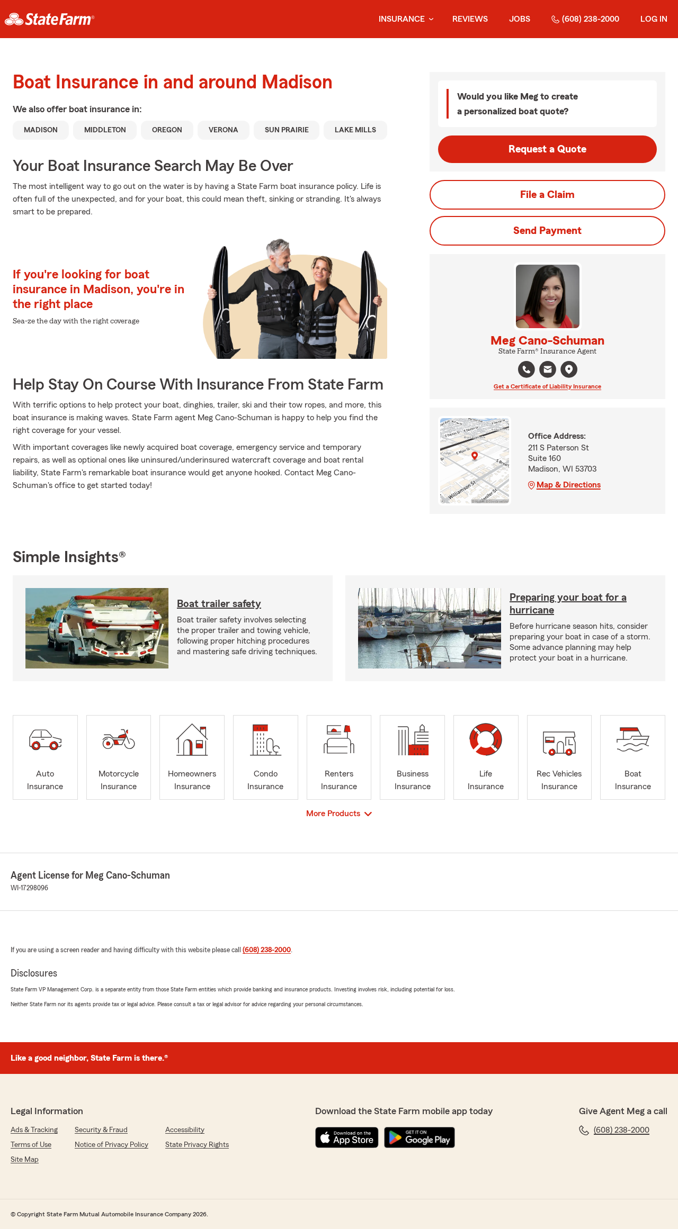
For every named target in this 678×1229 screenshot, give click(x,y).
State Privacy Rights (197, 1145)
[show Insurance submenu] (429, 19)
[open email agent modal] (547, 371)
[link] (49, 19)
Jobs (519, 19)
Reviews (470, 19)
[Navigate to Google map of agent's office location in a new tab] (568, 369)
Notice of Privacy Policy (111, 1145)
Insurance (402, 19)
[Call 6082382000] (526, 369)
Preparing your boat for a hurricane (568, 604)
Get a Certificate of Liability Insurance (547, 386)
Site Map (25, 1159)
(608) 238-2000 (590, 19)
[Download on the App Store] (347, 1137)
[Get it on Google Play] (419, 1137)
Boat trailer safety (219, 604)
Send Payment (547, 230)
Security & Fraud (101, 1130)
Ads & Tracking (34, 1130)
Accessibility (184, 1130)
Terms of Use (31, 1145)
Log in (653, 19)
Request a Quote (547, 149)
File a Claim (547, 194)
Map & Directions (569, 485)
